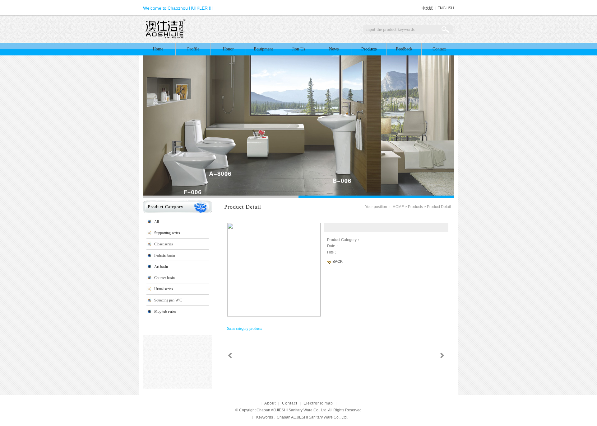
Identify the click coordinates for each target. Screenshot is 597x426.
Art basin (161, 266)
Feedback (404, 49)
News (334, 49)
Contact (439, 49)
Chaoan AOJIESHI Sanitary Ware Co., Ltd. (312, 417)
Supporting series (167, 233)
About (270, 403)
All (156, 222)
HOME (398, 207)
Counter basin (164, 278)
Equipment (263, 49)
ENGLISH (445, 8)
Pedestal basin (164, 255)
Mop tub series (165, 311)
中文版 (427, 8)
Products (369, 49)
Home (158, 49)
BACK (337, 261)
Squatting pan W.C (168, 300)
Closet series (163, 244)
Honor (228, 49)
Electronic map (318, 403)
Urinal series (163, 289)
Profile (193, 49)
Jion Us (298, 49)
